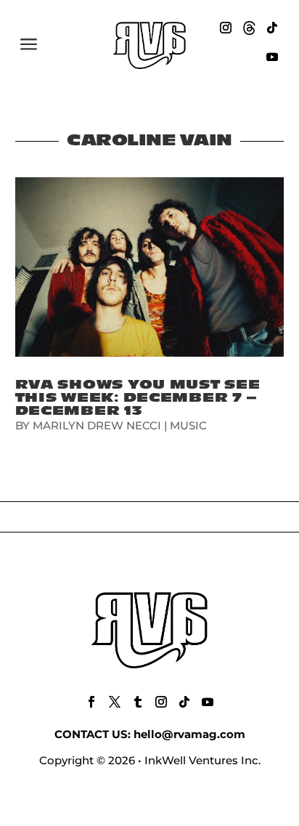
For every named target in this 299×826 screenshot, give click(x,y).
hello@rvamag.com (189, 734)
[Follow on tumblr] (138, 701)
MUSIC (188, 425)
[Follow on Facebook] (91, 701)
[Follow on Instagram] (225, 27)
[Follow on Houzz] (249, 27)
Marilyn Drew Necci (97, 425)
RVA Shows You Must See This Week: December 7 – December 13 (138, 397)
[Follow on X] (114, 701)
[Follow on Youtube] (272, 56)
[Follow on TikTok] (272, 27)
